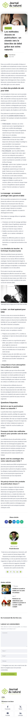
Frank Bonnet (12, 54)
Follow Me (14, 543)
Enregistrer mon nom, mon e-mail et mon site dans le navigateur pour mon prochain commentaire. (14, 668)
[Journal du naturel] (12, 4)
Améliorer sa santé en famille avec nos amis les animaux (18, 590)
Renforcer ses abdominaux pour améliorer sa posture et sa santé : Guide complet (19, 602)
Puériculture (8, 28)
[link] (6, 521)
